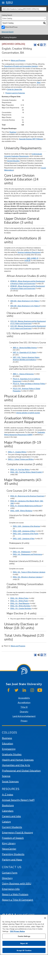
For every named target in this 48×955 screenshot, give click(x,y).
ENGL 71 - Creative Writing (17, 452)
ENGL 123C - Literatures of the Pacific (25, 533)
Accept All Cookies (24, 950)
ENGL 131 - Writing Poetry (19, 601)
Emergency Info (11, 889)
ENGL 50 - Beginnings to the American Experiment (27, 496)
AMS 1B (35, 258)
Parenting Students (13, 854)
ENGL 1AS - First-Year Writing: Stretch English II (26, 472)
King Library (9, 843)
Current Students (12, 827)
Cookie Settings (24, 936)
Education (7, 743)
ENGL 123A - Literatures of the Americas (26, 526)
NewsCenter (9, 848)
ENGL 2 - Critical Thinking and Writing (21, 459)
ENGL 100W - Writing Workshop (21, 511)
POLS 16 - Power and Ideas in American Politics (29, 383)
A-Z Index (7, 794)
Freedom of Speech (13, 838)
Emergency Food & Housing (17, 832)
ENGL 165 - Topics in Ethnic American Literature (29, 572)
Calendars (7, 811)
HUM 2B (27, 260)
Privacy (24, 720)
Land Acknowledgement (24, 716)
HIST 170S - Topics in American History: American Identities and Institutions (26, 358)
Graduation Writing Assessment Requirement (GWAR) (24, 433)
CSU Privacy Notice (17, 931)
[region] (24, 935)
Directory (7, 878)
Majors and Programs (18, 60)
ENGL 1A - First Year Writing (20, 469)
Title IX (24, 707)
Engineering (9, 749)
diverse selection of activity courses (28, 413)
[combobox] (24, 9)
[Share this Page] (38, 44)
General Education (13, 161)
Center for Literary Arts (14, 89)
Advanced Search (8, 32)
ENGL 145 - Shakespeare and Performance (27, 554)
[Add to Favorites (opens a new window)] (35, 44)
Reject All (24, 943)
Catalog (6, 821)
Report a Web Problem (15, 894)
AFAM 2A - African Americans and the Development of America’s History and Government (27, 282)
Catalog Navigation (10, 37)
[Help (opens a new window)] (44, 44)
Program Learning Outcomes (15, 93)
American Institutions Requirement (29, 252)
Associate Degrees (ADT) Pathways (31, 139)
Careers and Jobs (11, 816)
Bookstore (8, 805)
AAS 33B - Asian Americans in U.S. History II (25, 306)
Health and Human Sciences (18, 759)
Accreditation (24, 702)
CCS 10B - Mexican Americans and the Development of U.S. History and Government (28, 327)
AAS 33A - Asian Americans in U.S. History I (25, 301)
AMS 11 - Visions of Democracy (23, 374)
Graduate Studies (12, 754)
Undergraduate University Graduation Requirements (23, 155)
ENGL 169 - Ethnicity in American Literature (27, 577)
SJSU (9, 3)
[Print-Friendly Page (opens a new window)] (41, 44)
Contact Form (9, 872)
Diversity (24, 711)
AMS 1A (29, 258)
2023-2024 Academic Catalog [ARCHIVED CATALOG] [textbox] (20, 9)
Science (6, 776)
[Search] (44, 23)
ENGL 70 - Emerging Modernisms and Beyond (25, 506)
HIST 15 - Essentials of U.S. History (24, 352)
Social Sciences (10, 781)
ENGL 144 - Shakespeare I (22, 552)
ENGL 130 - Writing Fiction (19, 598)
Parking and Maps (12, 859)
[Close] (45, 918)
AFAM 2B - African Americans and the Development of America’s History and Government (27, 287)
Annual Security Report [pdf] (18, 800)
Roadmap (12, 132)
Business (7, 738)
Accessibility (24, 698)
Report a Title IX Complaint (17, 900)
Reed (38, 82)
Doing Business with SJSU (16, 883)
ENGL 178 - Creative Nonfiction (21, 608)
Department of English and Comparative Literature (21, 66)
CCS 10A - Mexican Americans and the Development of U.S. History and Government (28, 322)
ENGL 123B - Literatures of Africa (24, 531)
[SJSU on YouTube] (39, 690)
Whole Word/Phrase (11, 27)
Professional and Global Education (21, 770)
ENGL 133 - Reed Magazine (19, 603)
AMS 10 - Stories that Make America (25, 347)
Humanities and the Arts (16, 765)
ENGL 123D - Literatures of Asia (23, 538)
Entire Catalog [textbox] (7, 18)
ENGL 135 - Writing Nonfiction (20, 606)
